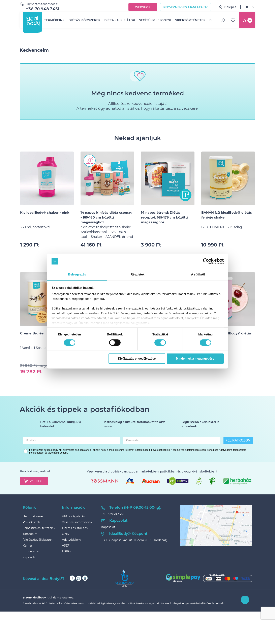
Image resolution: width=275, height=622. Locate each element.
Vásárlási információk (77, 522)
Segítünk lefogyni (155, 20)
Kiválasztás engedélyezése (137, 358)
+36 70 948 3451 (42, 8)
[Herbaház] (237, 481)
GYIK (65, 534)
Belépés (230, 7)
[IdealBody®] (32, 21)
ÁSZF (65, 545)
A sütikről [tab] (198, 274)
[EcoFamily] (177, 481)
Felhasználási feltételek (39, 528)
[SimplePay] (209, 578)
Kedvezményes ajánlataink (185, 7)
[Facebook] (72, 578)
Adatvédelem (71, 540)
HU (247, 7)
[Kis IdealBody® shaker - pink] (47, 178)
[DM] (130, 481)
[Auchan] (150, 481)
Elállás (66, 551)
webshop (37, 481)
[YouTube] (85, 578)
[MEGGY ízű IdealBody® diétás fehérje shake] (228, 299)
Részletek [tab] (138, 274)
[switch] (115, 342)
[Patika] (212, 481)
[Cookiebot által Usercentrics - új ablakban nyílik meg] (206, 261)
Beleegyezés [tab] (77, 274)
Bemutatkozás (33, 516)
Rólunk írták (31, 522)
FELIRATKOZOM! (238, 440)
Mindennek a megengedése (195, 358)
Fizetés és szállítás (75, 528)
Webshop (142, 7)
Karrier (27, 545)
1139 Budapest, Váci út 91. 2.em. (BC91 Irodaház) (134, 540)
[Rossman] (104, 481)
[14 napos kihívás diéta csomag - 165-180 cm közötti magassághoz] (107, 178)
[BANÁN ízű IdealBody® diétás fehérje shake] (228, 178)
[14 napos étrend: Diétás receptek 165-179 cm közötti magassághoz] (167, 178)
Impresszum (31, 551)
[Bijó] (198, 481)
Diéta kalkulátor (119, 20)
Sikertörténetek (190, 20)
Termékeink (54, 20)
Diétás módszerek (84, 20)
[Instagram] (78, 578)
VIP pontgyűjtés (73, 516)
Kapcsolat (30, 557)
